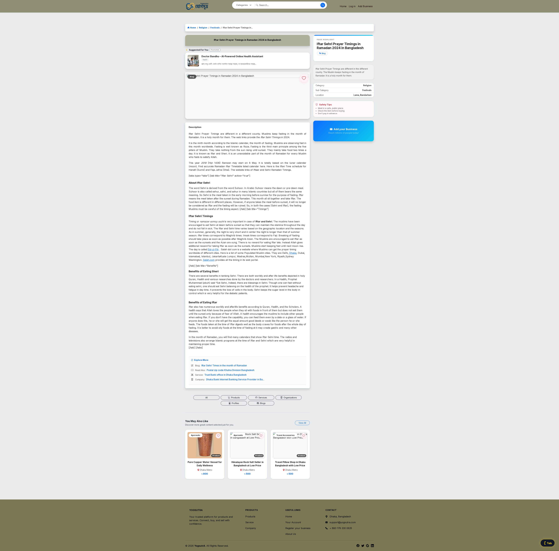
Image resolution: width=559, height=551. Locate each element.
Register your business (298, 528)
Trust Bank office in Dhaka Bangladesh (225, 374)
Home (343, 6)
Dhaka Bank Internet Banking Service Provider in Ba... (235, 379)
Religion (203, 27)
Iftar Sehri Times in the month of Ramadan (224, 365)
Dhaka (292, 252)
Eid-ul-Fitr (213, 249)
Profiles (235, 403)
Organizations (290, 397)
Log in (352, 6)
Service (249, 522)
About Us (290, 534)
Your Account (293, 522)
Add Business (365, 6)
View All (302, 423)
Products (235, 397)
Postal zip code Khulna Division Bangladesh (230, 370)
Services (262, 397)
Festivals (215, 27)
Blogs (263, 403)
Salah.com (209, 259)
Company (250, 528)
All (206, 397)
